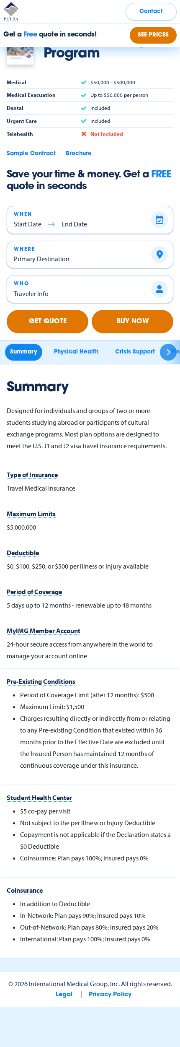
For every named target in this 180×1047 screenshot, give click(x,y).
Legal (64, 995)
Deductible (23, 552)
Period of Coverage (34, 591)
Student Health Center (39, 797)
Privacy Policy (110, 995)
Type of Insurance (32, 474)
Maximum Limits (31, 513)
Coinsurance (25, 890)
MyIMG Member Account (43, 630)
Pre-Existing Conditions (41, 681)
